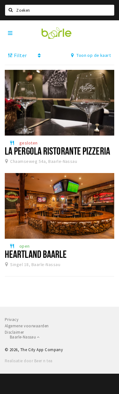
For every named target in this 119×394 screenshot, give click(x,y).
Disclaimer (14, 332)
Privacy (11, 319)
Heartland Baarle (36, 254)
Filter (20, 55)
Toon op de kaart (93, 55)
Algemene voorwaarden (27, 326)
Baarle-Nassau (23, 337)
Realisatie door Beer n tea (28, 361)
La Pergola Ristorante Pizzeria (57, 150)
